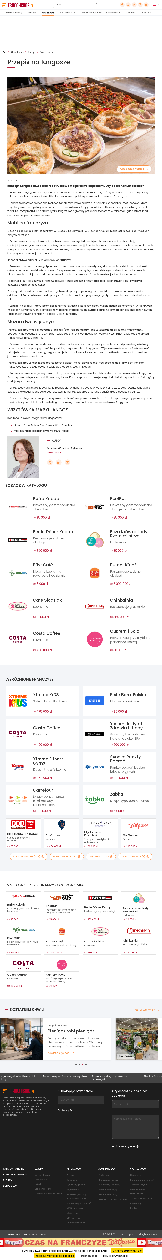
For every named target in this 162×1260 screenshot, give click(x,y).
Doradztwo (145, 12)
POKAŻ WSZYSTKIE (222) (26, 856)
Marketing (135, 1203)
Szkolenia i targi (43, 1188)
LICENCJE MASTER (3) (133, 856)
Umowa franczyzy (107, 1189)
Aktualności (48, 12)
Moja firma (72, 1213)
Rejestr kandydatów (91, 12)
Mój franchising (75, 1208)
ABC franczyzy (67, 12)
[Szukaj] (96, 5)
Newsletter (136, 1175)
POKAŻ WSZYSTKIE (145, 1010)
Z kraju (31, 52)
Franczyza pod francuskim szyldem (30, 1076)
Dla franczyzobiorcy (109, 1180)
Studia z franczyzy (120, 1076)
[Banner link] (81, 33)
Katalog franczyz (14, 12)
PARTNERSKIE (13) (99, 856)
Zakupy (32, 12)
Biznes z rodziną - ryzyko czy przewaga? (74, 1078)
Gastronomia (47, 52)
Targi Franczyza (138, 1184)
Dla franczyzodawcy (109, 1184)
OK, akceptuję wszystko (127, 1251)
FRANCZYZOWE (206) (65, 856)
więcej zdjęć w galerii (132, 169)
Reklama (130, 12)
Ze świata (72, 1180)
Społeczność (113, 12)
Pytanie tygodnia (76, 1184)
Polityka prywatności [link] (115, 1256)
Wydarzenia (73, 1189)
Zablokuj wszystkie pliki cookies (55, 1256)
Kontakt (134, 1208)
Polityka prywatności (34, 1234)
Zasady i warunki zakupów (48, 1193)
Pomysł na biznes (76, 1222)
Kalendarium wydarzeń (142, 1180)
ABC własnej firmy (107, 1194)
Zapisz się (63, 1110)
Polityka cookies (12, 1234)
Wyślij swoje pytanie (123, 1146)
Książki (38, 1183)
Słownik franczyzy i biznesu (112, 1199)
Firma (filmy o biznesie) (79, 1203)
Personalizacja (88, 1256)
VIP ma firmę (73, 1217)
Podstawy (103, 1175)
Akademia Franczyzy (141, 1198)
